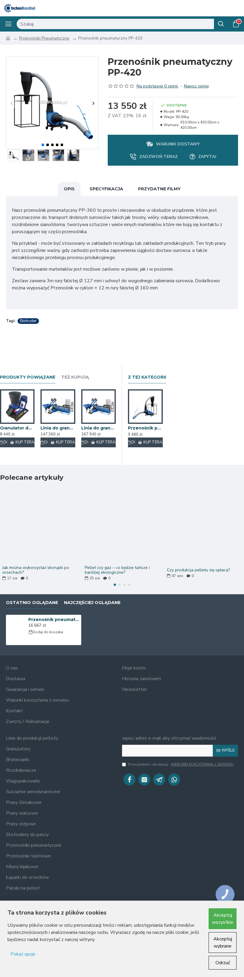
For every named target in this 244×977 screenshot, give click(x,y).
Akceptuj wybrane (222, 942)
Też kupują (75, 377)
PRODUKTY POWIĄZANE (27, 377)
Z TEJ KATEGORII (147, 377)
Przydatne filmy (159, 189)
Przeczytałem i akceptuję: (181, 764)
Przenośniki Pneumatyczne (44, 38)
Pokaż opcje (22, 954)
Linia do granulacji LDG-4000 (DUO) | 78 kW (98, 428)
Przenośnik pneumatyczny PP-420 (53, 619)
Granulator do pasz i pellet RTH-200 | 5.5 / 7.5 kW (17, 428)
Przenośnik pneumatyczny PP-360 (145, 428)
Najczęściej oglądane (92, 602)
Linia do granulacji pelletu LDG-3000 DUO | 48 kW (57, 428)
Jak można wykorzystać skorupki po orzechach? (35, 570)
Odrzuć (222, 962)
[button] (11, 103)
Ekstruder (28, 321)
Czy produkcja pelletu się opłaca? (198, 570)
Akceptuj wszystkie (222, 919)
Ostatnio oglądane (32, 602)
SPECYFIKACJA (106, 189)
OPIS (69, 189)
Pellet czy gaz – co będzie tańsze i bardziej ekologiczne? (117, 570)
